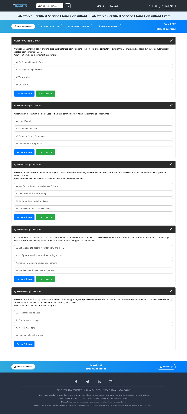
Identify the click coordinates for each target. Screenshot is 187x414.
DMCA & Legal (110, 390)
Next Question (45, 93)
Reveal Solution (24, 93)
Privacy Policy (93, 390)
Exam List (114, 6)
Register (169, 5)
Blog (59, 390)
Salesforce (24, 16)
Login (154, 5)
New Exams (124, 390)
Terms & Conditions (74, 390)
